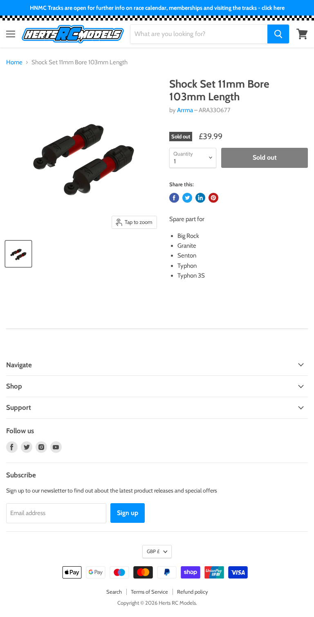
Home (14, 62)
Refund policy (192, 591)
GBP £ (153, 551)
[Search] (278, 34)
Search (114, 591)
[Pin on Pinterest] (213, 198)
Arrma (185, 110)
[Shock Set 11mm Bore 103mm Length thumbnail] (18, 254)
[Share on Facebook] (174, 198)
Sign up (127, 513)
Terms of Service (149, 591)
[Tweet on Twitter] (187, 198)
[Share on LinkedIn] (200, 198)
